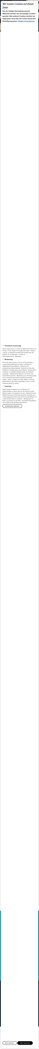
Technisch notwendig (13, 346)
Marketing (9, 359)
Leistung (8, 386)
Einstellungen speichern (12, 406)
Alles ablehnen (9, 1043)
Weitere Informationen (26, 21)
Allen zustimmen (25, 1043)
